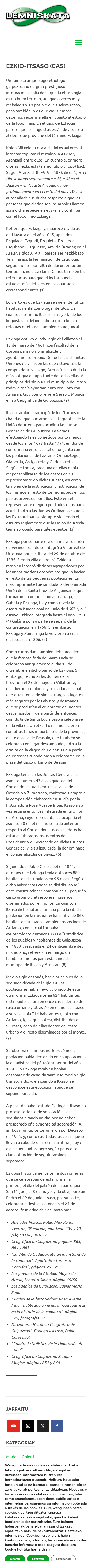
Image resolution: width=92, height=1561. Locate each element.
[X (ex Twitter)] (43, 1426)
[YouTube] (13, 1426)
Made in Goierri (20, 1456)
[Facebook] (57, 1426)
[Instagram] (28, 1426)
